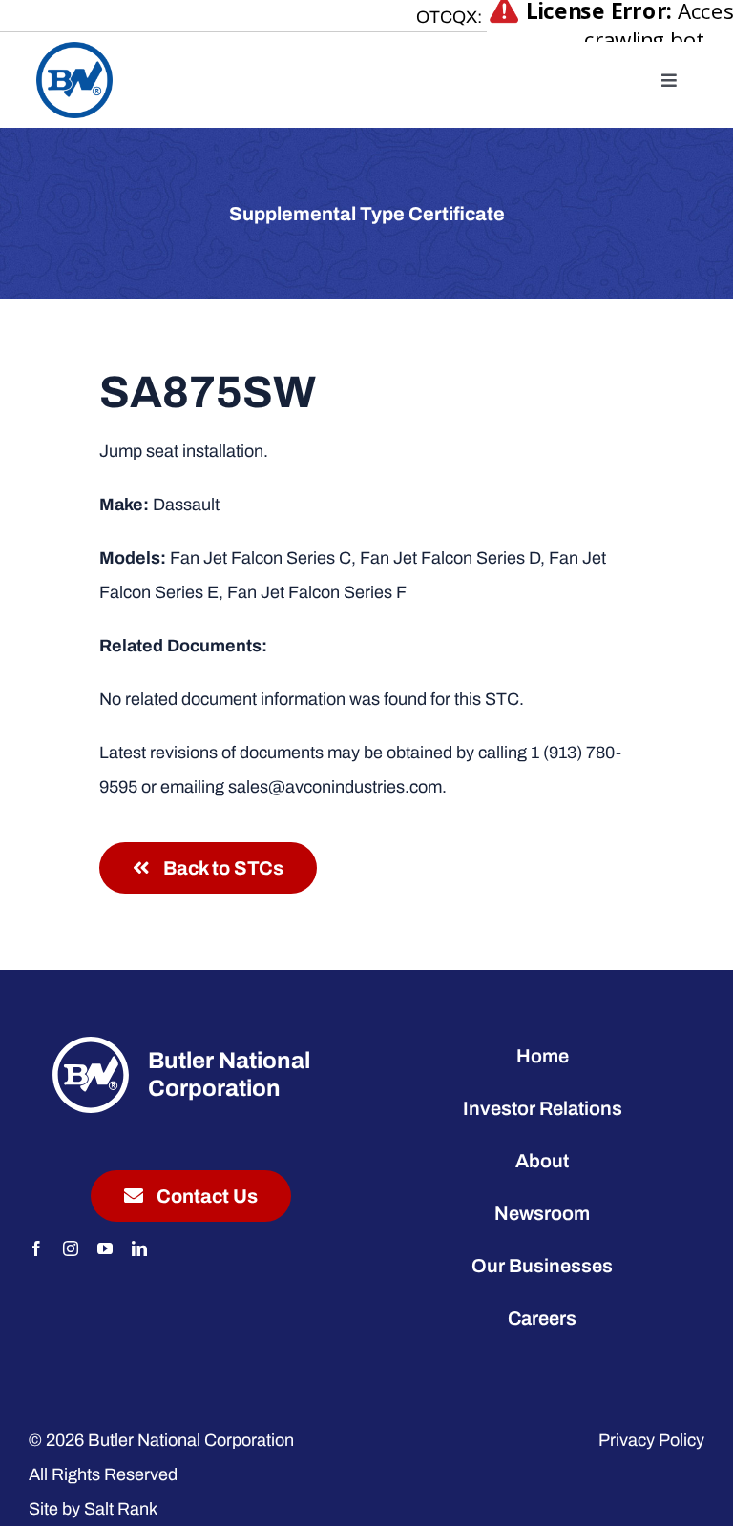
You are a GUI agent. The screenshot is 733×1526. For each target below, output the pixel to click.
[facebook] (36, 1248)
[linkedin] (139, 1248)
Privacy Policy (651, 1440)
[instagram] (70, 1248)
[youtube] (105, 1248)
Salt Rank (120, 1508)
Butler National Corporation (191, 1440)
